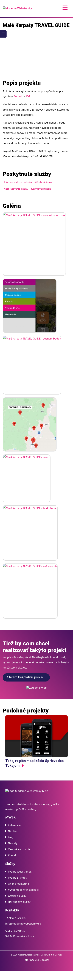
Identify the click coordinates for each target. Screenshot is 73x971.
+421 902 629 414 (15, 918)
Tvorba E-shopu (17, 878)
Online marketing (18, 884)
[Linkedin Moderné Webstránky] (49, 966)
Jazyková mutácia (41, 189)
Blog (10, 837)
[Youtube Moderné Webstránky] (34, 966)
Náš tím (12, 831)
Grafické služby (17, 896)
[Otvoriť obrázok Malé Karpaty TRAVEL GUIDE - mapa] (30, 424)
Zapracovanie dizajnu (16, 189)
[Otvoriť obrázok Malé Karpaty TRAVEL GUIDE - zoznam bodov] (32, 365)
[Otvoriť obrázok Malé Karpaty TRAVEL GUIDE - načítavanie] (30, 591)
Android (18, 96)
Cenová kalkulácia (19, 849)
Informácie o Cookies (36, 960)
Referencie (14, 825)
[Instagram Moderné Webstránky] (29, 966)
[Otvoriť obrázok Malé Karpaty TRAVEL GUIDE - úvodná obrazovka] (34, 244)
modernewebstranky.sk (28, 955)
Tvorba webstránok (20, 872)
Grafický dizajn (44, 182)
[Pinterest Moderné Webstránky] (44, 966)
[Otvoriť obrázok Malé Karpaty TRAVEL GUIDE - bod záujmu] (30, 533)
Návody (12, 843)
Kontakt (13, 855)
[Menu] (65, 8)
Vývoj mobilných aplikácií (18, 182)
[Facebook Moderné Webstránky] (24, 966)
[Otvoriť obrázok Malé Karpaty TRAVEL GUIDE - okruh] (26, 478)
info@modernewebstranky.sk (23, 924)
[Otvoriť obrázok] (36, 55)
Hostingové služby (19, 902)
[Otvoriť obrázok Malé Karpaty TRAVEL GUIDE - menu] (30, 306)
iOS (28, 96)
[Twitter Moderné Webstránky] (39, 966)
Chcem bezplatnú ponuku (26, 677)
